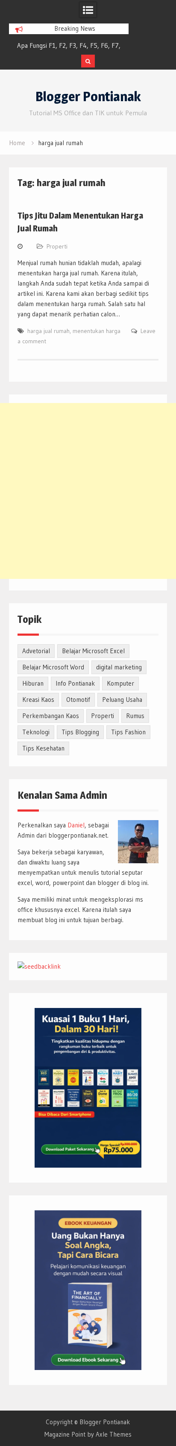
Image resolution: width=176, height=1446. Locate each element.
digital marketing (119, 667)
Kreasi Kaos (38, 699)
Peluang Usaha (122, 699)
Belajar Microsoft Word (53, 667)
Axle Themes (114, 1434)
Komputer (120, 683)
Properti (57, 246)
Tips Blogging (80, 732)
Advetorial (36, 651)
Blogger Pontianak (88, 96)
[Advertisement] (88, 491)
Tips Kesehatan (43, 748)
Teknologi (36, 732)
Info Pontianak (75, 683)
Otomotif (78, 699)
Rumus (135, 716)
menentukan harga (96, 331)
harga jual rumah (48, 331)
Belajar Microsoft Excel (93, 651)
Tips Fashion (128, 732)
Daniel (76, 825)
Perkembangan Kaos (50, 716)
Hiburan (33, 683)
